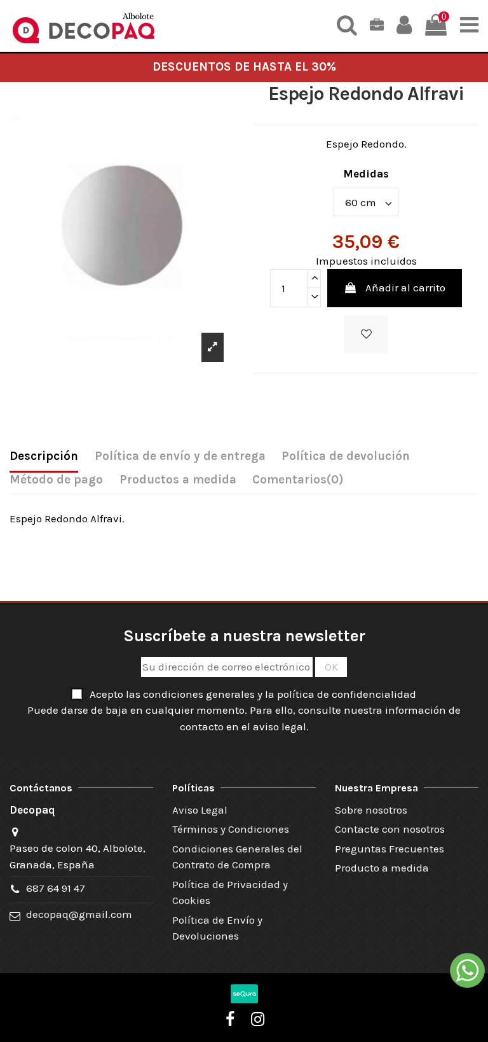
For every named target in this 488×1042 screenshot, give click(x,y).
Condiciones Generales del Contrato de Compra (237, 857)
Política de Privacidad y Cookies (230, 892)
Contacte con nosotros (390, 829)
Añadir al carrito (405, 287)
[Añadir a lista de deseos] (366, 335)
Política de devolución (345, 456)
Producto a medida (382, 867)
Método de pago (56, 480)
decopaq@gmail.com (79, 914)
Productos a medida (177, 480)
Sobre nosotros (371, 809)
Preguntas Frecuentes (389, 848)
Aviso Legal (199, 809)
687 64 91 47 (55, 888)
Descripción (44, 456)
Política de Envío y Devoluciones (217, 928)
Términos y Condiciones (230, 829)
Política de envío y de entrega (180, 456)
